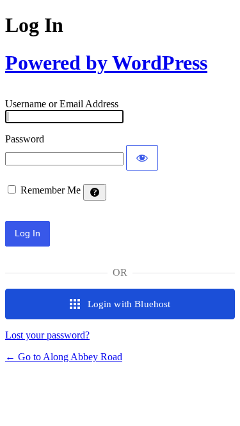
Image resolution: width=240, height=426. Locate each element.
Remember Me (50, 190)
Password (24, 138)
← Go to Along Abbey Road (63, 356)
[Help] (94, 192)
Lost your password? (47, 335)
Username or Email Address (61, 103)
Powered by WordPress (106, 62)
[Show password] (142, 158)
